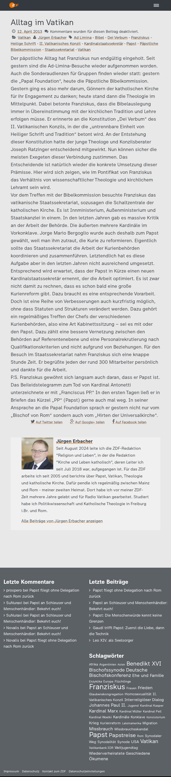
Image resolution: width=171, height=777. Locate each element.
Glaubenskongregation (106, 694)
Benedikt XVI (143, 663)
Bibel (99, 37)
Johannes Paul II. (107, 705)
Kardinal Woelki (100, 717)
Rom (140, 736)
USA (135, 741)
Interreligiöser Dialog (144, 699)
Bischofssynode (107, 670)
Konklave (138, 717)
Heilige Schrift (23, 43)
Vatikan (24, 37)
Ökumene (98, 758)
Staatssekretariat (59, 49)
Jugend (133, 705)
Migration (149, 723)
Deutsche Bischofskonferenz (118, 672)
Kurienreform (110, 723)
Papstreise (122, 735)
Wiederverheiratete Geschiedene (119, 753)
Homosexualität (138, 694)
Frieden (145, 687)
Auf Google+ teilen (90, 422)
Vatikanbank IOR (101, 748)
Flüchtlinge (123, 681)
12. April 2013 (29, 31)
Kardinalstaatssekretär (103, 43)
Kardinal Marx (103, 711)
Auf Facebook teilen (131, 422)
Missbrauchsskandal (131, 729)
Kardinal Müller (130, 711)
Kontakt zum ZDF (54, 771)
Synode (123, 742)
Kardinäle (121, 717)
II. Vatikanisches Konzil (60, 43)
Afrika (93, 664)
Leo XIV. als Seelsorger (113, 640)
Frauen (131, 688)
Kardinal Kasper (151, 705)
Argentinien (107, 664)
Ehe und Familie (148, 675)
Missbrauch (101, 728)
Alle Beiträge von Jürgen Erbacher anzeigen (62, 521)
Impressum (11, 771)
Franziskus (140, 37)
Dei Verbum (118, 37)
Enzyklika (95, 681)
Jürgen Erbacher (52, 37)
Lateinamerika (131, 723)
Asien (121, 664)
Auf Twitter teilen (49, 422)
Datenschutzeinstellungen (87, 771)
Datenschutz (30, 771)
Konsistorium (156, 717)
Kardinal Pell (152, 711)
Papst (131, 43)
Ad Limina (83, 37)
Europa (108, 681)
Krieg (94, 723)
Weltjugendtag (126, 748)
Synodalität (107, 742)
